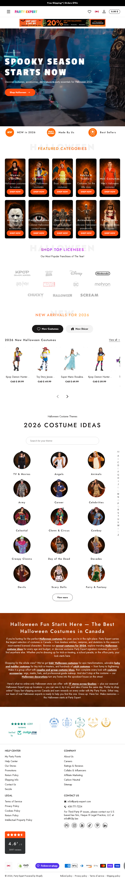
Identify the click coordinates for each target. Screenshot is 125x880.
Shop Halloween (18, 92)
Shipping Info (11, 780)
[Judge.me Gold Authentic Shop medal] (93, 722)
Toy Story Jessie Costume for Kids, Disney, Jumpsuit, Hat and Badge (44, 377)
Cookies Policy (12, 811)
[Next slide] (67, 396)
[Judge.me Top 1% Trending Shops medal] (80, 733)
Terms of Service (13, 801)
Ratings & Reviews (73, 766)
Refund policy (66, 875)
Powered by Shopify (34, 875)
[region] (62, 3)
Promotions (10, 770)
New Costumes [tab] (50, 329)
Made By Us (66, 132)
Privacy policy (81, 875)
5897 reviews (15, 849)
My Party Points (13, 756)
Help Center (11, 761)
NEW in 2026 (26, 132)
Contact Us (10, 784)
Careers (68, 761)
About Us (68, 756)
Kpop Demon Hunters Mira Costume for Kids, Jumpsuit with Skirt (99, 377)
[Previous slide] (57, 396)
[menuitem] (33, 756)
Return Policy (11, 775)
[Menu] (8, 11)
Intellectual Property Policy (18, 820)
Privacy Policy (12, 806)
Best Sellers (108, 132)
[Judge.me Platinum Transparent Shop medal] (80, 722)
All (118, 452)
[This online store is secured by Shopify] (24, 866)
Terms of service (97, 875)
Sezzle (8, 789)
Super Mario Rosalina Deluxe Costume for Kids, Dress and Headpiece (72, 377)
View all (113, 340)
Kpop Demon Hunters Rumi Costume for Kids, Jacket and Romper (17, 377)
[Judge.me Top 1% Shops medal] (106, 722)
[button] (96, 12)
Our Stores (10, 766)
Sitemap (68, 784)
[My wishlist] (89, 12)
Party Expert (19, 875)
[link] (76, 285)
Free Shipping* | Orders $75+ (62, 3)
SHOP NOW (15, 191)
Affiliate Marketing (73, 775)
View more (62, 597)
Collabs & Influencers (75, 770)
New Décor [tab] (81, 329)
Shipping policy (113, 875)
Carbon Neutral (72, 780)
